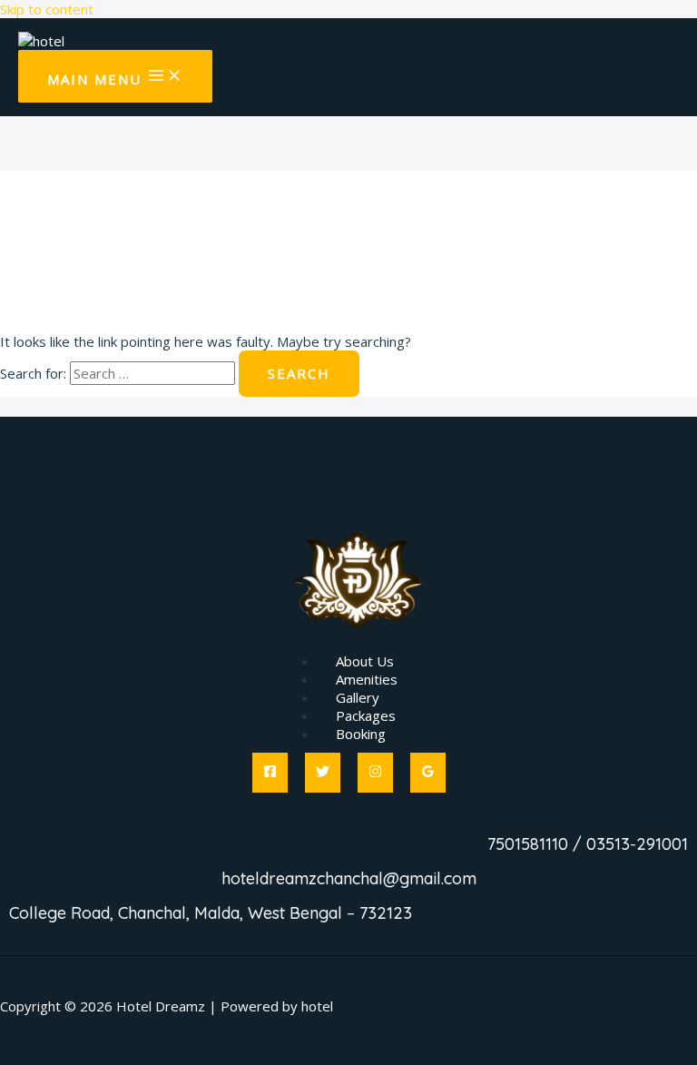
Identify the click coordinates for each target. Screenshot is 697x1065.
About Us (365, 661)
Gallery (357, 697)
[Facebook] (270, 773)
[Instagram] (375, 773)
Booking (361, 734)
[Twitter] (322, 773)
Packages (366, 715)
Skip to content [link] (46, 9)
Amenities (367, 679)
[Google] (428, 773)
